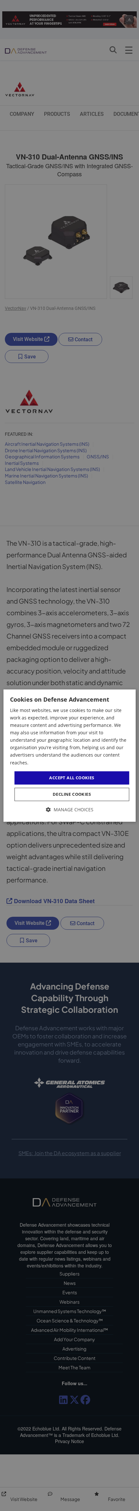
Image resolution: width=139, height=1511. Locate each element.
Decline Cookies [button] (72, 794)
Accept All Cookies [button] (71, 778)
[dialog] (70, 755)
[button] (69, 810)
